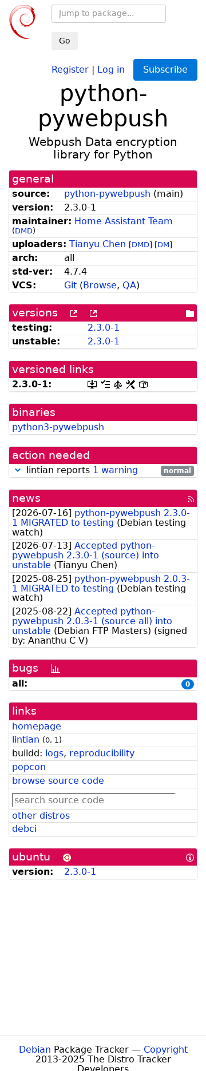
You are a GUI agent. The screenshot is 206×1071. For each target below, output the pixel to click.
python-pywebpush (107, 193)
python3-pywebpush (58, 427)
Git (70, 285)
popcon (29, 766)
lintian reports (107, 470)
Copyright (166, 1049)
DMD (24, 231)
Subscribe (165, 69)
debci (24, 828)
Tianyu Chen (97, 244)
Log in (111, 69)
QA (129, 285)
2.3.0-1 (104, 327)
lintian (25, 739)
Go (64, 40)
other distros (41, 815)
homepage (36, 726)
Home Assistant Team (123, 221)
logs (54, 753)
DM (163, 244)
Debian (35, 1049)
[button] (18, 470)
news (26, 498)
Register (70, 69)
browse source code (58, 780)
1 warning (115, 470)
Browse (100, 285)
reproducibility (101, 753)
